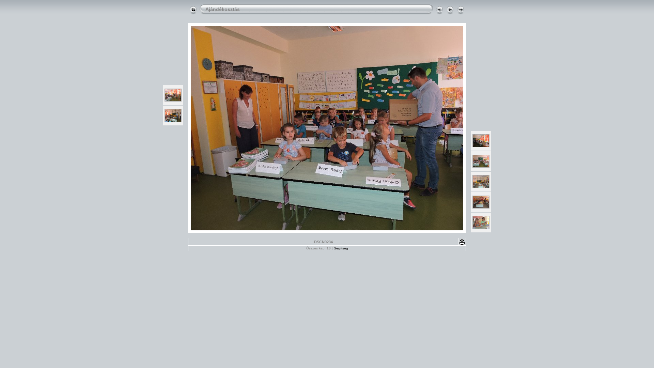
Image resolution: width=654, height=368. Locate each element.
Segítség (341, 248)
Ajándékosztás (222, 9)
